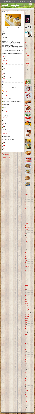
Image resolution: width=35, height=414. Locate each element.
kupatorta (25, 280)
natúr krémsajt (26, 332)
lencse (25, 283)
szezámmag (26, 372)
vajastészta (26, 396)
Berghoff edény (26, 204)
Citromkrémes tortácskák (28, 60)
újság (25, 394)
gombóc (25, 244)
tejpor (25, 378)
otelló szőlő (26, 337)
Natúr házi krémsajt (27, 58)
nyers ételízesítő (26, 334)
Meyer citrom (26, 301)
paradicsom (26, 341)
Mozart (25, 326)
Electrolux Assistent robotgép (27, 227)
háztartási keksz (26, 250)
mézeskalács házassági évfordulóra (28, 309)
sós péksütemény (26, 365)
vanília (25, 397)
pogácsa (25, 347)
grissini (25, 247)
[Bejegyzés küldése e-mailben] (5, 56)
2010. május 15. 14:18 (5, 81)
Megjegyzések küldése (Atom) (7, 154)
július (26, 53)
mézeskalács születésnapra (27, 316)
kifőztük (25, 268)
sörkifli (25, 366)
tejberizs (25, 376)
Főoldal (12, 153)
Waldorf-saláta (26, 401)
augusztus (27, 52)
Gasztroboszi (4, 65)
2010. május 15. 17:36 (5, 91)
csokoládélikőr (26, 218)
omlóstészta (26, 336)
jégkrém (25, 254)
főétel (25, 239)
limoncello (25, 289)
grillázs (25, 246)
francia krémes (26, 240)
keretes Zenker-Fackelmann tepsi (27, 266)
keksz (25, 262)
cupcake (25, 214)
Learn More (28, 1)
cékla (25, 210)
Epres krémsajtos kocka (28, 57)
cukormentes (26, 213)
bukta (25, 208)
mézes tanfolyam (26, 303)
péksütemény (26, 343)
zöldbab (25, 407)
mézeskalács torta (26, 318)
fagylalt (25, 233)
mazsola (25, 299)
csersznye (25, 215)
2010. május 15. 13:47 (5, 78)
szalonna (25, 371)
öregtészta (25, 338)
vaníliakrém (26, 398)
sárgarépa (25, 361)
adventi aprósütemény (26, 188)
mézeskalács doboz (26, 307)
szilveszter (25, 374)
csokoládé (25, 217)
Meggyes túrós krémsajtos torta (28, 65)
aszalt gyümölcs (26, 194)
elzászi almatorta (26, 229)
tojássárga (25, 384)
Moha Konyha (10, 5)
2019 (25, 42)
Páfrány (25, 339)
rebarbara (25, 351)
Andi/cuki (4, 123)
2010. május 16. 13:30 (5, 108)
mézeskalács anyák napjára (27, 305)
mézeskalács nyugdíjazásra (27, 314)
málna (25, 295)
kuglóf (25, 278)
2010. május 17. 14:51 (5, 133)
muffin (25, 328)
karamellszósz (26, 260)
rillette (25, 355)
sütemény (25, 369)
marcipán (25, 297)
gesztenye (25, 242)
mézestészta (26, 322)
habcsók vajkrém (26, 248)
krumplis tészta (26, 277)
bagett (25, 198)
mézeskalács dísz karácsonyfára (27, 306)
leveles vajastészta (26, 285)
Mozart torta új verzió (27, 55)
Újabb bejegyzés (4, 153)
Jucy (3, 73)
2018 (25, 43)
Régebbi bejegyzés (21, 153)
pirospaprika (26, 345)
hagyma (25, 249)
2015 (25, 45)
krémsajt (25, 276)
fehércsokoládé (26, 237)
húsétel (25, 252)
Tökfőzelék (26, 61)
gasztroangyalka (26, 241)
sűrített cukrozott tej (26, 368)
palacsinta (25, 340)
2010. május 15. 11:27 (5, 60)
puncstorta (25, 349)
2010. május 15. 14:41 (5, 88)
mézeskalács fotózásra (27, 308)
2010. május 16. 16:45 (5, 111)
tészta (25, 380)
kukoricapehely (26, 279)
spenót (25, 367)
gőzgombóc (26, 245)
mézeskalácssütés (26, 320)
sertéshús (25, 363)
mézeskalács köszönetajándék (27, 312)
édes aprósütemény (26, 223)
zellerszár (25, 405)
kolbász (25, 272)
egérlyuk (25, 225)
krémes (25, 275)
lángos (25, 281)
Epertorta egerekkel (27, 63)
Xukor (25, 402)
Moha (3, 68)
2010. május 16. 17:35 (5, 117)
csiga (25, 216)
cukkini (25, 212)
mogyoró (25, 324)
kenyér (25, 264)
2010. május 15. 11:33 (5, 63)
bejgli (25, 202)
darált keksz (26, 219)
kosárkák (25, 273)
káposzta (25, 258)
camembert (26, 209)
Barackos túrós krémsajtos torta (28, 66)
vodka (25, 400)
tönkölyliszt (25, 388)
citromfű (25, 211)
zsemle (25, 409)
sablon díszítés (26, 359)
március (26, 69)
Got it (30, 1)
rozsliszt (25, 357)
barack (25, 200)
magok (25, 293)
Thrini (3, 86)
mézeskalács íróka (26, 310)
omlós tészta (26, 335)
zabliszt (25, 403)
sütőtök (25, 370)
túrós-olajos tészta (26, 390)
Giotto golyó (26, 243)
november (27, 50)
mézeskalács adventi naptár (27, 304)
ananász (25, 192)
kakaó (25, 256)
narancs (25, 330)
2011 (25, 48)
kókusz (25, 270)
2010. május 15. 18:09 (5, 95)
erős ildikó (4, 145)
